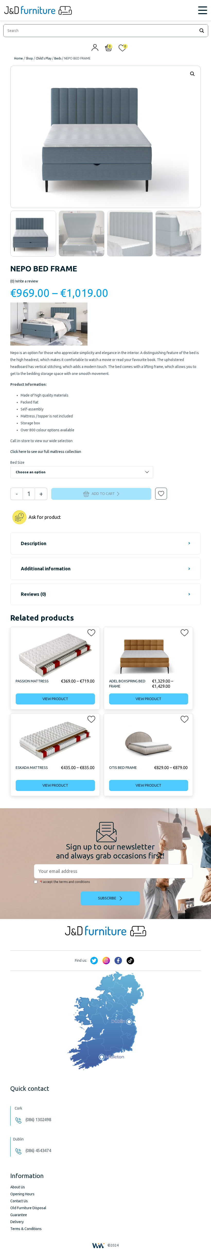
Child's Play (43, 58)
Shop (29, 58)
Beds (57, 58)
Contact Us (19, 1201)
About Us (17, 1187)
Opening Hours (22, 1194)
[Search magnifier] (202, 30)
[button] (157, 490)
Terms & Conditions (26, 1229)
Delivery (17, 1222)
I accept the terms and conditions (65, 881)
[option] (33, 233)
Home (18, 58)
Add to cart (103, 493)
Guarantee (18, 1215)
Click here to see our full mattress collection (45, 452)
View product (55, 699)
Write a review (24, 281)
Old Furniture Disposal (28, 1208)
